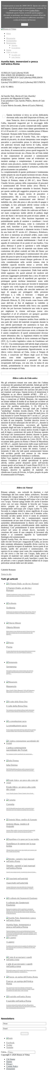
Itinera (8, 50)
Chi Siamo (10, 1059)
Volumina (14, 45)
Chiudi (24, 24)
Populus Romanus (13, 36)
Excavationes (15, 48)
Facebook (10, 1043)
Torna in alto (6, 574)
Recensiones (11, 43)
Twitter (9, 1045)
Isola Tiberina (15, 57)
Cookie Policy (12, 1066)
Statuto (9, 1061)
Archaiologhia (11, 41)
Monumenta (10, 38)
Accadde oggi (15, 55)
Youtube (9, 1047)
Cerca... (4, 1052)
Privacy (9, 1064)
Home (8, 34)
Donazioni (10, 1069)
